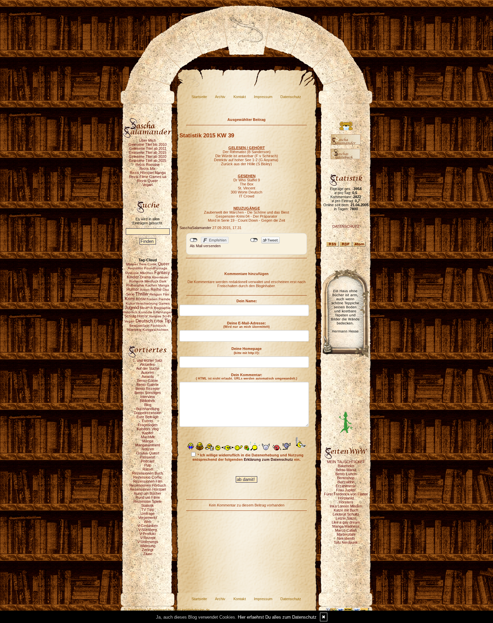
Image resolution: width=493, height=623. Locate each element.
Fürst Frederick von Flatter (346, 494)
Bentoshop (345, 478)
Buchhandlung (147, 409)
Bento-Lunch (345, 474)
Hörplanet (346, 498)
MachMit (148, 437)
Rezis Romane (147, 165)
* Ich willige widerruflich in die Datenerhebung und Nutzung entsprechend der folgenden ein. (248, 457)
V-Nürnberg (147, 530)
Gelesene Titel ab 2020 (147, 156)
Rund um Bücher (147, 493)
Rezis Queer (147, 181)
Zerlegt (147, 550)
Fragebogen (148, 425)
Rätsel (148, 469)
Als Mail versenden (205, 246)
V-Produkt (148, 534)
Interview (147, 397)
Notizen (148, 449)
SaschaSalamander (195, 228)
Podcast (147, 461)
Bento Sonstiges (147, 393)
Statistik (147, 505)
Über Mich (147, 140)
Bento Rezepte (147, 389)
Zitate (147, 554)
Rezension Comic (147, 477)
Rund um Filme (147, 497)
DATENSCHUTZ (346, 226)
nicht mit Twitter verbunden (254, 240)
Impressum (263, 97)
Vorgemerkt (147, 518)
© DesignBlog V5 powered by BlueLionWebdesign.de (167, 610)
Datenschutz (290, 97)
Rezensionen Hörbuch (147, 485)
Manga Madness (346, 526)
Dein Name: (246, 301)
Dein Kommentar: (246, 376)
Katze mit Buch (346, 510)
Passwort (147, 457)
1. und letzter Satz (147, 360)
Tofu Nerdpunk (346, 542)
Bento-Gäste (147, 381)
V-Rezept (147, 538)
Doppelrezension (147, 413)
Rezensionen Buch (147, 473)
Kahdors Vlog (148, 429)
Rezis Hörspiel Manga (148, 173)
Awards (148, 376)
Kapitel (147, 433)
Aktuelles (147, 364)
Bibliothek (147, 401)
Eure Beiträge (147, 417)
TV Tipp (147, 509)
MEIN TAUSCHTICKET (346, 462)
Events (147, 421)
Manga (147, 441)
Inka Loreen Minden (346, 506)
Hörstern (346, 502)
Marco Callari (346, 530)
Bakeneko (346, 466)
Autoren (147, 372)
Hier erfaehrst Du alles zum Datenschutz (277, 617)
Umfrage (148, 513)
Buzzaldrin (345, 482)
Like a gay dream (346, 522)
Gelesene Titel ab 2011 (147, 148)
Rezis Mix (148, 169)
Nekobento (346, 538)
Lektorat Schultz (346, 514)
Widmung (147, 546)
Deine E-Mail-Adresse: (246, 324)
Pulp (147, 465)
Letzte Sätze (346, 518)
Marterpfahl (346, 534)
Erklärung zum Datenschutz (268, 459)
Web (147, 522)
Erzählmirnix (346, 486)
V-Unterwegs (147, 542)
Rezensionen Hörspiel (148, 489)
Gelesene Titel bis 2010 (147, 144)
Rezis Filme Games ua (147, 177)
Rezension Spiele (147, 501)
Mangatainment (147, 445)
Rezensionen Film (147, 481)
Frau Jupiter (346, 490)
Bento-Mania (346, 470)
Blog (147, 405)
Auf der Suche (147, 368)
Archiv (220, 97)
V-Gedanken (148, 526)
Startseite (199, 97)
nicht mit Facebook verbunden (194, 240)
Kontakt (239, 97)
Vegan (148, 185)
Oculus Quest (147, 453)
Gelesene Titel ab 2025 (147, 161)
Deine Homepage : (246, 351)
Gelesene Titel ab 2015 (147, 152)
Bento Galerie (147, 385)
